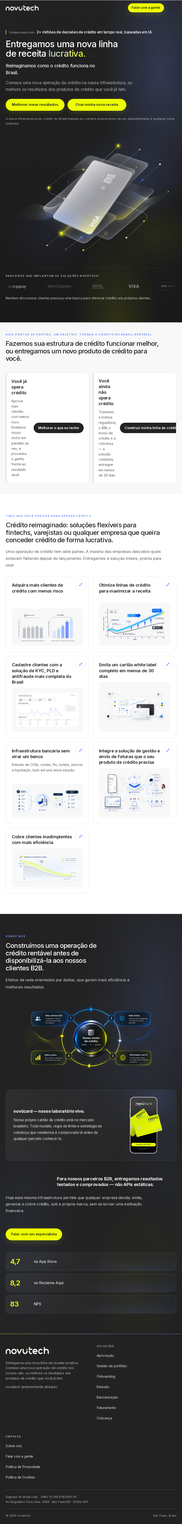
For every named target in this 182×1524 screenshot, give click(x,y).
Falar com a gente (146, 7)
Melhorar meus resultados (35, 104)
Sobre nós (14, 1446)
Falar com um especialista (34, 1234)
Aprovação (105, 1355)
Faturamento (106, 1408)
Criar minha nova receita (97, 104)
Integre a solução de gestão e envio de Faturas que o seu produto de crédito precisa (129, 756)
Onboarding (106, 1376)
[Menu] (171, 8)
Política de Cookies (20, 1477)
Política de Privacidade (23, 1467)
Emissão (103, 1387)
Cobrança (104, 1418)
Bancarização (107, 1397)
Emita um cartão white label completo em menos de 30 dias (127, 670)
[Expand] (80, 584)
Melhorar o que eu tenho (58, 428)
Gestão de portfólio (112, 1366)
